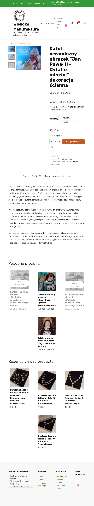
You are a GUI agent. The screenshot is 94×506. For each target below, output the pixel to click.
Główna (11, 44)
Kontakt (12, 3)
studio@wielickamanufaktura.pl (20, 487)
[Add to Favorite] (51, 147)
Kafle (63, 162)
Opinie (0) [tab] (36, 176)
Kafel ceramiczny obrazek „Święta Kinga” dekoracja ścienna (46, 342)
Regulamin (60, 488)
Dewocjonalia (54, 162)
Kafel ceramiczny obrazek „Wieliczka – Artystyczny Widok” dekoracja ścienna (19, 299)
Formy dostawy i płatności (62, 477)
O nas (20, 3)
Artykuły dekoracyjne (24, 44)
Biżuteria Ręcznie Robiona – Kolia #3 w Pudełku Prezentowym (47, 399)
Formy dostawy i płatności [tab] (58, 176)
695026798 (48, 23)
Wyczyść (64, 122)
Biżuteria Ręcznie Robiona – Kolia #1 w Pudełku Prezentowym (47, 440)
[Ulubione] (84, 23)
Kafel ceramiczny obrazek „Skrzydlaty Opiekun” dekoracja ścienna (47, 300)
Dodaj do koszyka (73, 141)
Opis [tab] (25, 176)
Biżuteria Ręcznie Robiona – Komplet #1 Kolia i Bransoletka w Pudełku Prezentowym (19, 397)
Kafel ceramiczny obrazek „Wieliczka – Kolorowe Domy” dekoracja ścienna (74, 300)
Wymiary (54, 119)
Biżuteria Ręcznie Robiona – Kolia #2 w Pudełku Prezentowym (74, 399)
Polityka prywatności (60, 483)
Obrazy (68, 162)
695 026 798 (13, 484)
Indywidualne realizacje (35, 3)
